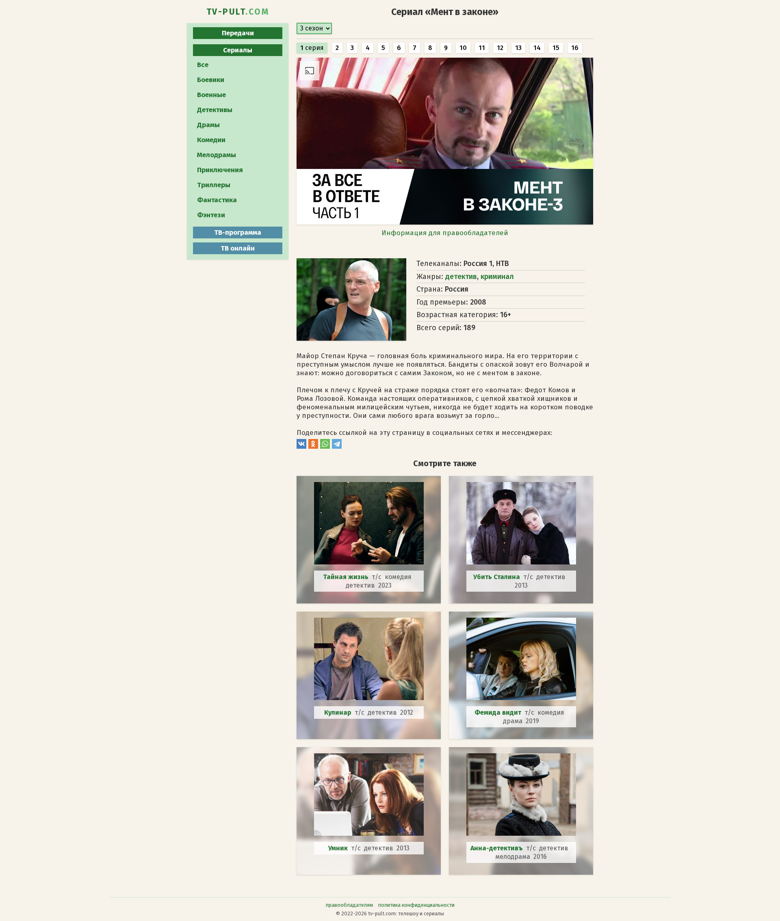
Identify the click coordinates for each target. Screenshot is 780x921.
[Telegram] (337, 446)
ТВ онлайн (238, 248)
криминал (497, 276)
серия (312, 48)
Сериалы (237, 50)
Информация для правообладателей (444, 233)
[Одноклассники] (313, 446)
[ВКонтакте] (301, 446)
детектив (461, 276)
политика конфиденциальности (416, 905)
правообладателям (349, 905)
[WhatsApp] (325, 446)
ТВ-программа (237, 232)
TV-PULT (237, 11)
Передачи (238, 33)
